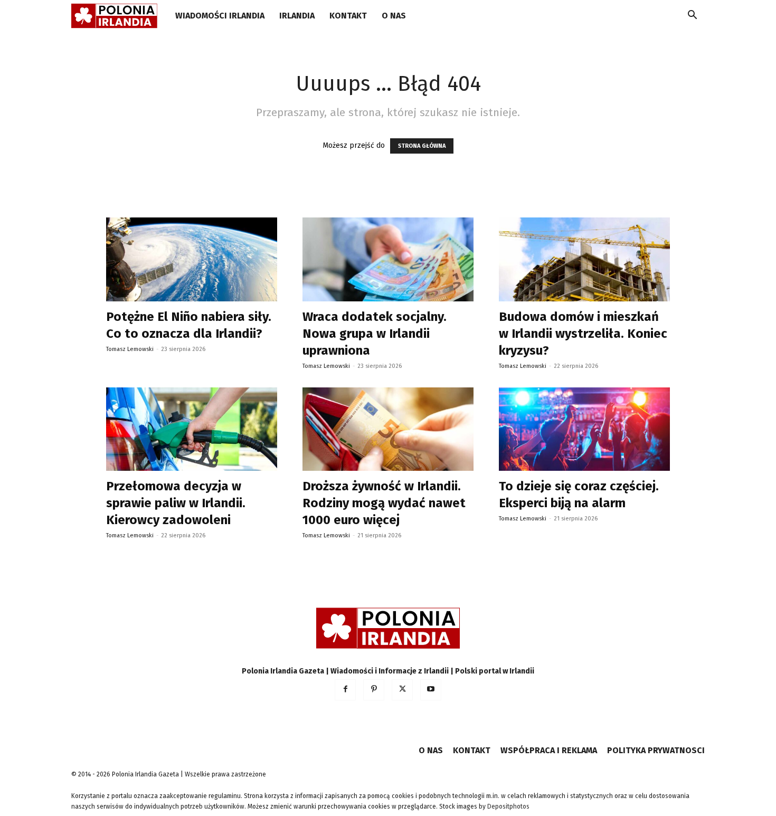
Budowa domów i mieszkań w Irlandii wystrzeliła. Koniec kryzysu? (583, 333)
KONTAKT (348, 16)
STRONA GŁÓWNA (422, 146)
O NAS (394, 16)
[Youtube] (430, 689)
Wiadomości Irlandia (219, 16)
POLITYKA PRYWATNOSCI (656, 750)
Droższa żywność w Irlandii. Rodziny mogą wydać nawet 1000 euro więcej (384, 503)
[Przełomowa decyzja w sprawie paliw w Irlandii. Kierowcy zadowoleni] (191, 429)
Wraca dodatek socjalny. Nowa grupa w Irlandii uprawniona (374, 333)
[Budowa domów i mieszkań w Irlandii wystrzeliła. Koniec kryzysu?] (584, 259)
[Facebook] (345, 689)
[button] (692, 16)
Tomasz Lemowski (130, 349)
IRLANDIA (297, 16)
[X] (402, 689)
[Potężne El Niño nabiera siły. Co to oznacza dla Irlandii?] (191, 259)
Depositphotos (508, 806)
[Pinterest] (373, 689)
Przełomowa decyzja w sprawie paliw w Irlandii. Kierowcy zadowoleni (175, 503)
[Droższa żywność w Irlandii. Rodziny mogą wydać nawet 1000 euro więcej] (388, 429)
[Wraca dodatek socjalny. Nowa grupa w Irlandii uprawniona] (388, 259)
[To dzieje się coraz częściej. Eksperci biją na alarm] (584, 429)
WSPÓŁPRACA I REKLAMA (548, 750)
